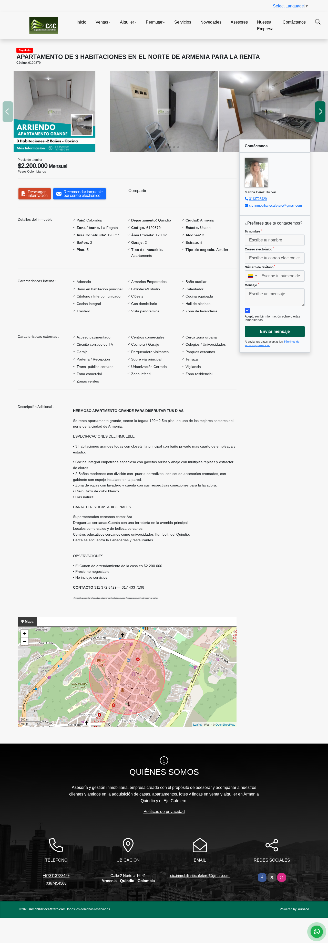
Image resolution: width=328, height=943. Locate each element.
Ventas (102, 22)
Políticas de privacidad (164, 811)
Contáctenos (294, 22)
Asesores (239, 22)
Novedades (210, 22)
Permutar (154, 22)
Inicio (81, 22)
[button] (150, 147)
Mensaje (252, 285)
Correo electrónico (259, 249)
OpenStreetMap (225, 724)
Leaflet (197, 724)
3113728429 (258, 199)
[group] (54, 111)
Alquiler (127, 22)
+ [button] (24, 633)
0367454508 (56, 883)
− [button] (24, 641)
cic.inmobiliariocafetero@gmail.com (275, 205)
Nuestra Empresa (265, 25)
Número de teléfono (260, 267)
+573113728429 (56, 875)
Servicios (182, 22)
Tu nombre (253, 231)
